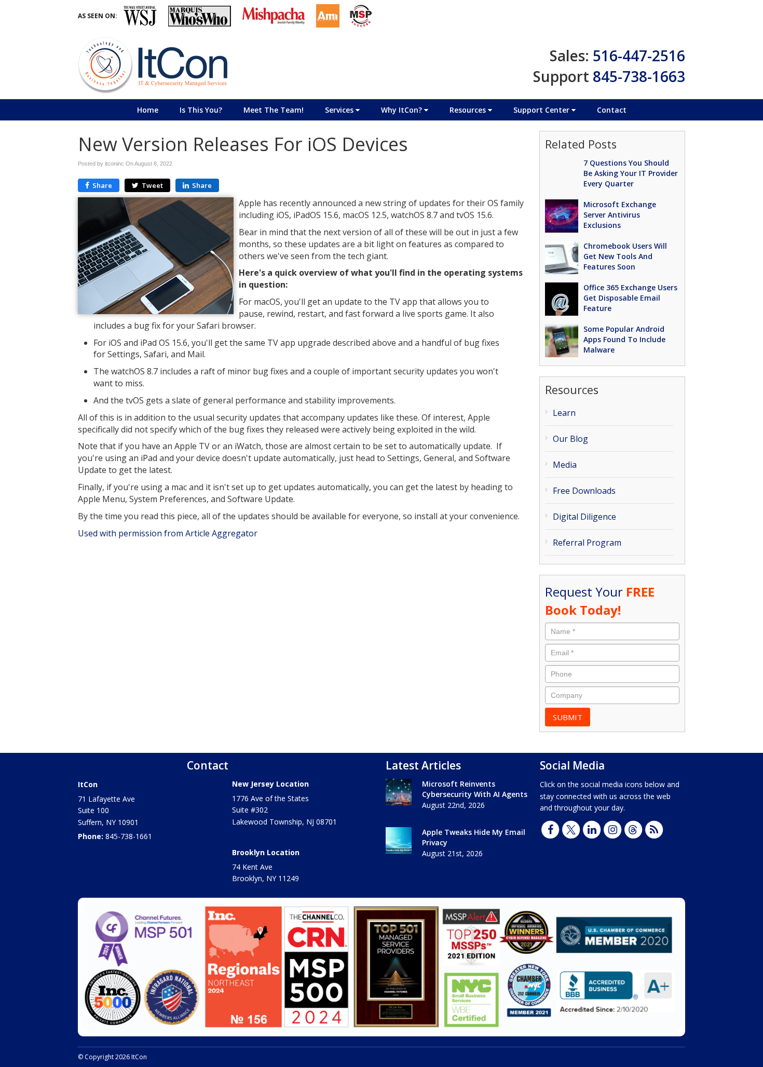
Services (340, 110)
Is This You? (201, 110)
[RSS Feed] (654, 828)
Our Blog (570, 438)
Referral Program (587, 542)
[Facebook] (550, 828)
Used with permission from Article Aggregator (167, 533)
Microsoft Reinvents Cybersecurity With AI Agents (474, 789)
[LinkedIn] (591, 828)
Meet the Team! (273, 110)
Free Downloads (584, 490)
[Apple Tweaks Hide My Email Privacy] (399, 840)
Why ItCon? (402, 110)
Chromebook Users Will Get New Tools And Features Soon (625, 256)
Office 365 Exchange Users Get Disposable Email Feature (630, 297)
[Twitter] (571, 828)
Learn (564, 412)
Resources (468, 110)
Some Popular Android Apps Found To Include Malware (624, 339)
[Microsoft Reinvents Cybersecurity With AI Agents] (399, 792)
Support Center (542, 110)
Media (565, 464)
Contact (611, 110)
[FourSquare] (633, 828)
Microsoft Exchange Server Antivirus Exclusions (619, 214)
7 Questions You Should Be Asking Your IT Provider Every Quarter (630, 173)
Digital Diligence (584, 516)
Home (147, 110)
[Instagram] (612, 828)
